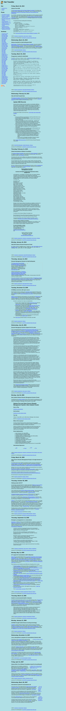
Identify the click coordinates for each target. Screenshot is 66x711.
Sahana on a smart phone (16, 522)
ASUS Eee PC (33, 647)
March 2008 (4, 60)
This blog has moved (5, 14)
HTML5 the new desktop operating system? (6, 23)
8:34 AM (23, 515)
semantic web (28, 678)
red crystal (34, 689)
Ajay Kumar (13, 521)
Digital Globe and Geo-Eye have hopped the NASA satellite (24, 580)
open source (34, 238)
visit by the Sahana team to (27, 674)
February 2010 (4, 81)
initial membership (34, 153)
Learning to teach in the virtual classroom (6, 21)
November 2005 (5, 35)
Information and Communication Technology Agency (29, 329)
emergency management (27, 238)
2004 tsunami (37, 296)
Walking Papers (32, 306)
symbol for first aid (18, 696)
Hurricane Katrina (14, 297)
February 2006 (4, 38)
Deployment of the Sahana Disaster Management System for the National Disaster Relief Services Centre (24, 331)
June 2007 (4, 52)
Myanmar (30, 591)
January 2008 (4, 58)
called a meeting (22, 399)
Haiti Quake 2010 (14, 269)
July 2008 (3, 64)
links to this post (33, 37)
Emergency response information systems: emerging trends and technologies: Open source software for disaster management (18, 273)
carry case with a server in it (34, 655)
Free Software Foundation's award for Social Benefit (19, 669)
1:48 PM (23, 146)
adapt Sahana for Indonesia (34, 497)
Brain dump (18, 317)
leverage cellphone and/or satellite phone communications (30, 578)
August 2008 (4, 65)
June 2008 (4, 63)
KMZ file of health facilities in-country (35, 567)
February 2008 (4, 59)
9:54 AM (23, 285)
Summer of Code (26, 506)
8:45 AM (23, 37)
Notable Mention (23, 670)
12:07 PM (24, 91)
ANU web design (27, 166)
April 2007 (4, 50)
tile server (34, 305)
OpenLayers (17, 304)
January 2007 (4, 47)
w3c (32, 678)
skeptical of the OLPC (20, 646)
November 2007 (5, 56)
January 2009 (4, 69)
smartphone (34, 548)
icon (30, 700)
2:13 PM (23, 593)
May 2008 (3, 62)
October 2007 (4, 55)
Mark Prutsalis (14, 44)
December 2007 (5, 57)
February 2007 (4, 48)
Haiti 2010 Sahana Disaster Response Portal (19, 98)
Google (24, 476)
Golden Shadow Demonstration (33, 626)
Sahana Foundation (16, 97)
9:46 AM (23, 455)
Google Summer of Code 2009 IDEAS (34, 464)
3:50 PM (23, 256)
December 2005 (5, 36)
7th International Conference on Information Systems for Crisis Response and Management (26, 12)
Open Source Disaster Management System (17, 264)
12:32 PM (24, 680)
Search (3, 9)
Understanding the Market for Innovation (5, 27)
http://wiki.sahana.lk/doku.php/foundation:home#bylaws (28, 218)
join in (24, 167)
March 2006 (4, 39)
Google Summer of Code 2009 (16, 463)
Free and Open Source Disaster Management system (24, 628)
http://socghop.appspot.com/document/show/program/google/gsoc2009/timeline (25, 472)
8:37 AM (23, 550)
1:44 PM (23, 322)
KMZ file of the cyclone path (34, 571)
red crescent (27, 693)
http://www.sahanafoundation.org (19, 229)
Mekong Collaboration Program (18, 626)
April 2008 (4, 61)
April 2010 (4, 83)
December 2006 (5, 46)
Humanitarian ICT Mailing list (16, 526)
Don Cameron (21, 155)
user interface (34, 669)
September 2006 (5, 43)
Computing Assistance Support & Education (19, 494)
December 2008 (5, 68)
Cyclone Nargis (17, 591)
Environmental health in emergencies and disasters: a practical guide (27, 600)
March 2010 (4, 82)
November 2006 (5, 45)
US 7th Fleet (27, 561)
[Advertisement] (55, 20)
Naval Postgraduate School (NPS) (27, 293)
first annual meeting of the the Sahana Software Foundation (24, 10)
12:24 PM (24, 659)
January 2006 (4, 37)
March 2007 (4, 49)
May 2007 (3, 51)
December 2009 (5, 79)
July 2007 (3, 53)
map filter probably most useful (25, 576)
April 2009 (4, 72)
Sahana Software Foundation (28, 44)
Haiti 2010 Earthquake (27, 89)
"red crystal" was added (36, 694)
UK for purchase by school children (17, 650)
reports (20, 639)
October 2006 (4, 44)
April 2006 (4, 40)
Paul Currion (13, 556)
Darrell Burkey (30, 495)
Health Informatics (26, 145)
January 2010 (4, 80)
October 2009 (4, 78)
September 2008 (5, 66)
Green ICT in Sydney (6, 15)
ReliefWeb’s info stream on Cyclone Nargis (21, 575)
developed (31, 332)
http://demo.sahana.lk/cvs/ (18, 409)
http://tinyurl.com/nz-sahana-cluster (19, 413)
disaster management (18, 89)
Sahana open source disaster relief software (19, 640)
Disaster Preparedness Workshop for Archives (6, 29)
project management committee (31, 501)
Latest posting (4, 8)
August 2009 (4, 76)
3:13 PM (23, 392)
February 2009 (4, 70)
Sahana (32, 89)
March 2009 (4, 71)
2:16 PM (23, 709)
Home (3, 10)
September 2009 (5, 77)
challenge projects (31, 492)
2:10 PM (23, 632)
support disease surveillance (23, 603)
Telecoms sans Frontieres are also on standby (21, 584)
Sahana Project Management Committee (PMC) (27, 559)
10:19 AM (24, 51)
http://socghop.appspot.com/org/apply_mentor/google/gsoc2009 (22, 469)
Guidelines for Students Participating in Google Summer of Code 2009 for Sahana (26, 465)
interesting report (29, 291)
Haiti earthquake (20, 46)
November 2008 (5, 67)
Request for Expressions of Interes (22, 384)
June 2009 (4, 74)
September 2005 (5, 33)
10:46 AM (24, 618)
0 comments (28, 37)
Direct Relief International (18, 567)
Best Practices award (15, 45)
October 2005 (4, 34)
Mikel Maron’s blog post (30, 308)
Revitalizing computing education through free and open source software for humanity (26, 278)
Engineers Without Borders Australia (27, 490)
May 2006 (3, 41)
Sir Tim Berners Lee (35, 674)
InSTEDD (13, 624)
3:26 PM (23, 478)
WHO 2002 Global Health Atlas (24, 568)
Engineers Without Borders (27, 513)
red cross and (22, 693)
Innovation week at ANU (6, 18)
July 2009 (3, 75)
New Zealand (34, 452)
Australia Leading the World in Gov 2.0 (6, 17)
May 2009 (3, 73)
